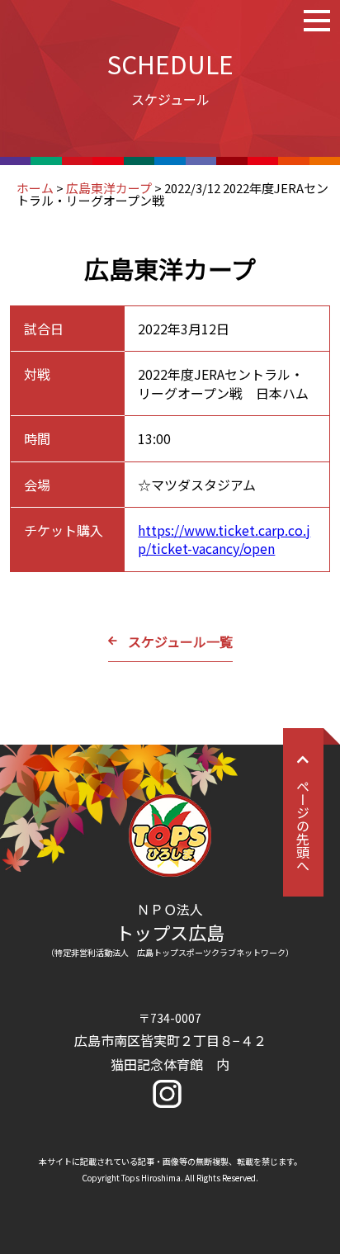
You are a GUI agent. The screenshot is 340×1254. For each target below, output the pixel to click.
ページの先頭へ (303, 825)
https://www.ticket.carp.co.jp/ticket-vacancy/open (224, 539)
